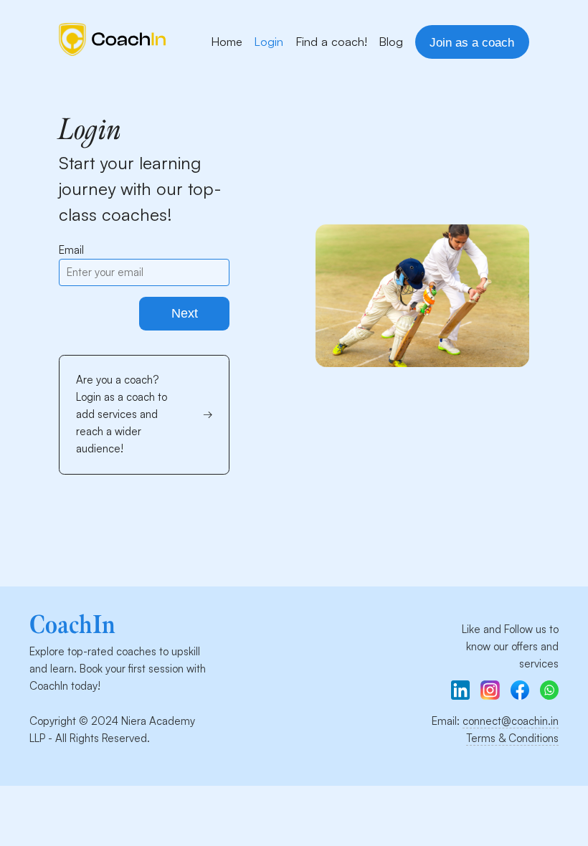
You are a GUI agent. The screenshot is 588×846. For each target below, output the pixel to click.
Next (184, 313)
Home (226, 41)
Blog (391, 41)
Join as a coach (472, 42)
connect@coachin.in (511, 721)
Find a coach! (331, 41)
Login (268, 41)
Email (71, 250)
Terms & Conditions (512, 738)
